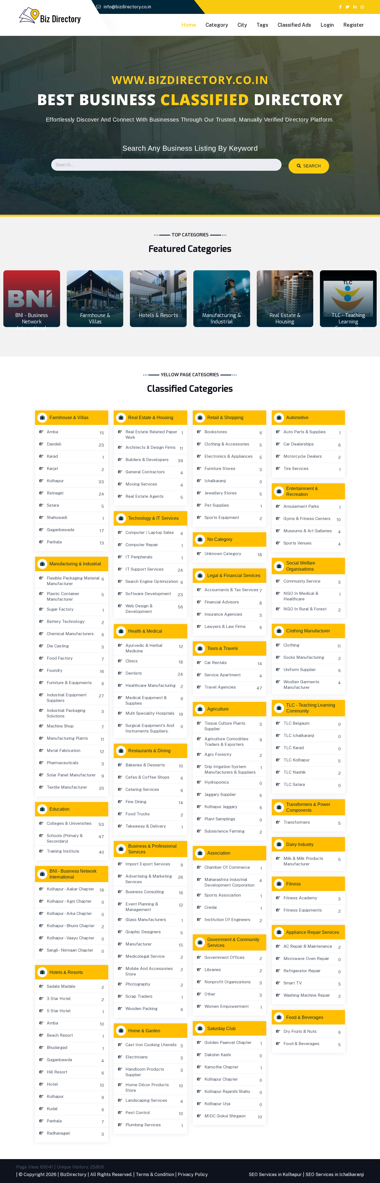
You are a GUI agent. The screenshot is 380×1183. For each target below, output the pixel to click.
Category (217, 25)
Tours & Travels (222, 648)
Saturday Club (221, 1028)
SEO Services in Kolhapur (275, 1174)
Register (353, 25)
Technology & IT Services (153, 518)
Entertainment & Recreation (302, 491)
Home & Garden (144, 1030)
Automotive (297, 417)
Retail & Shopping (225, 417)
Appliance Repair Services (312, 932)
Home (188, 25)
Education (60, 809)
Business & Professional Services (152, 849)
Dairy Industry (300, 844)
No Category (219, 539)
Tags (262, 25)
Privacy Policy (193, 1174)
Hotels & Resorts (158, 315)
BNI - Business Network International (31, 321)
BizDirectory (73, 1174)
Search (311, 166)
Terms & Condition (155, 1174)
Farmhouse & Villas (95, 318)
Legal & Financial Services (233, 575)
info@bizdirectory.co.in (127, 6)
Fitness (293, 884)
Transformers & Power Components (308, 807)
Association (218, 853)
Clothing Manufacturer (308, 630)
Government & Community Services (233, 942)
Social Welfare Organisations (300, 566)
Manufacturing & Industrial (221, 318)
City (242, 25)
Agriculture (218, 709)
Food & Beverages (304, 1017)
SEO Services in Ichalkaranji (334, 1174)
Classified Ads (294, 25)
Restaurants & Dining (149, 750)
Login (327, 25)
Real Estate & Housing (285, 318)
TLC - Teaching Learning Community (348, 321)
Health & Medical (145, 631)
